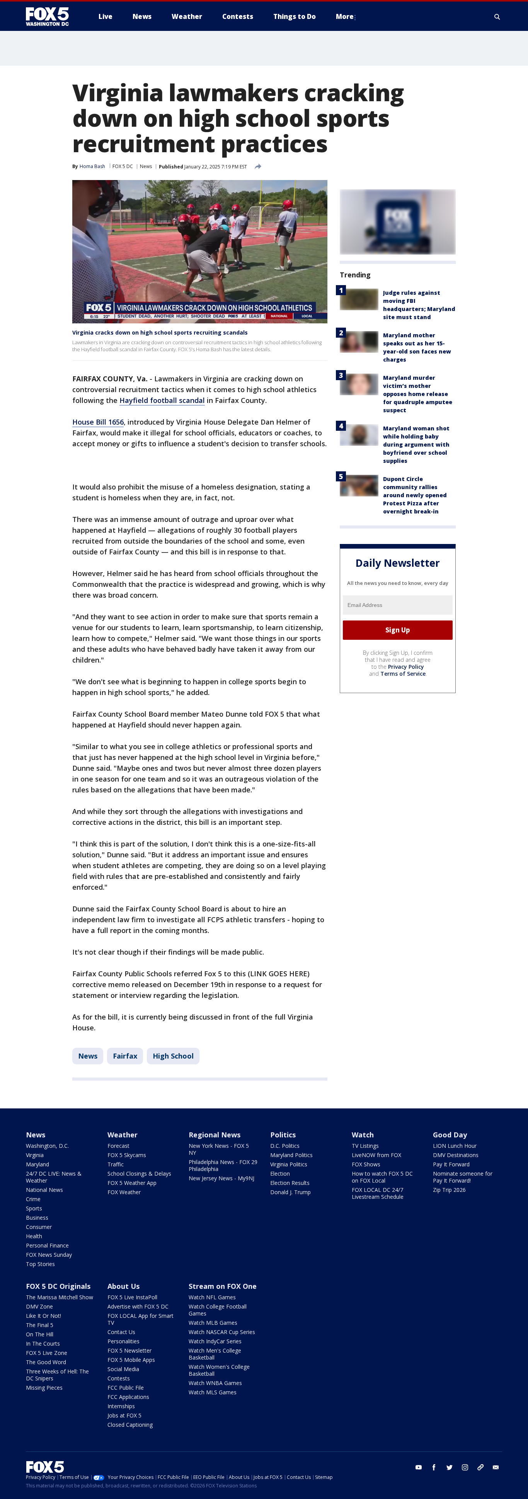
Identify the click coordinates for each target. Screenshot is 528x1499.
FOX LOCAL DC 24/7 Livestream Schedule (378, 1193)
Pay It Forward (451, 1164)
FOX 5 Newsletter (129, 1350)
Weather (122, 1134)
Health (34, 1236)
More (345, 16)
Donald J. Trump (290, 1192)
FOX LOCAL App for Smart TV (140, 1319)
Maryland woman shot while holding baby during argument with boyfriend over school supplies (416, 444)
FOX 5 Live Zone (46, 1352)
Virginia (35, 1155)
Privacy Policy (406, 666)
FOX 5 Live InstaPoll (132, 1297)
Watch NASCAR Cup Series (222, 1332)
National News (44, 1189)
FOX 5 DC (122, 166)
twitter (449, 1467)
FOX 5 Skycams (126, 1155)
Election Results (290, 1182)
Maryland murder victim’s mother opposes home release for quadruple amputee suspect (417, 394)
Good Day (450, 1134)
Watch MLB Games (213, 1322)
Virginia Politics (288, 1164)
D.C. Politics (285, 1145)
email (496, 1467)
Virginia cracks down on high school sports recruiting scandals (160, 332)
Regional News (214, 1134)
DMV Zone (39, 1306)
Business (37, 1217)
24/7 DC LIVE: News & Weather (54, 1177)
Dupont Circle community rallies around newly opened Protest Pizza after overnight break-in (415, 495)
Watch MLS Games (213, 1392)
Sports (34, 1208)
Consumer (39, 1226)
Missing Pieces (44, 1387)
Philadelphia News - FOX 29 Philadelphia (223, 1165)
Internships (121, 1406)
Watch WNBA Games (215, 1383)
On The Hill (39, 1334)
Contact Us (121, 1332)
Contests (118, 1378)
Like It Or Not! (43, 1315)
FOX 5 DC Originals (58, 1286)
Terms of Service (403, 673)
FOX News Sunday (49, 1254)
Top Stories (40, 1264)
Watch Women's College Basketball (219, 1370)
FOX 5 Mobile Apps (131, 1359)
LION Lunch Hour (455, 1145)
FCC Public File (125, 1387)
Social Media (123, 1369)
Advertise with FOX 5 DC (138, 1306)
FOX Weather (124, 1192)
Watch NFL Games (212, 1297)
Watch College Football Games (218, 1310)
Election (280, 1173)
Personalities (123, 1341)
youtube (418, 1467)
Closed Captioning (130, 1424)
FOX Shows (366, 1164)
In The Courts (43, 1343)
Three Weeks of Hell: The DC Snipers (57, 1375)
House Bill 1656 (98, 422)
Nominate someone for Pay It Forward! (462, 1177)
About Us (123, 1286)
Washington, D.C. (47, 1145)
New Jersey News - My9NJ (221, 1178)
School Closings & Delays (139, 1173)
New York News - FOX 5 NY (219, 1149)
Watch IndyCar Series (215, 1341)
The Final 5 (39, 1325)
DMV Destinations (456, 1155)
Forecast (118, 1145)
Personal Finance (47, 1245)
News (146, 166)
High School (173, 1056)
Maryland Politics (291, 1155)
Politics (283, 1134)
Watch (363, 1134)
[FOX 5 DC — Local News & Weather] (51, 16)
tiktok (480, 1467)
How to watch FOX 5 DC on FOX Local (382, 1177)
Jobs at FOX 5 (124, 1415)
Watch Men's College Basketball (215, 1354)
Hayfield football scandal (162, 400)
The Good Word (46, 1362)
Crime (33, 1199)
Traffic (115, 1164)
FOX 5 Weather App (132, 1182)
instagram (465, 1467)
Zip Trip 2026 (449, 1189)
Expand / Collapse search (497, 16)
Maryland (37, 1164)
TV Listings (365, 1145)
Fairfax (125, 1056)
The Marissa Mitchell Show (59, 1297)
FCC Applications (128, 1396)
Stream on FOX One (223, 1286)
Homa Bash (92, 166)
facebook (434, 1467)
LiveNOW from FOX (376, 1155)
